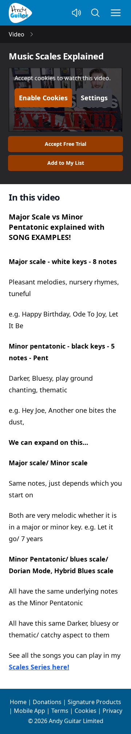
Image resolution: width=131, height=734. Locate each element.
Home (18, 702)
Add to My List (65, 162)
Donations (47, 702)
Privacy (112, 711)
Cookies (85, 711)
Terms (59, 711)
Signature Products (94, 702)
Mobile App (29, 711)
